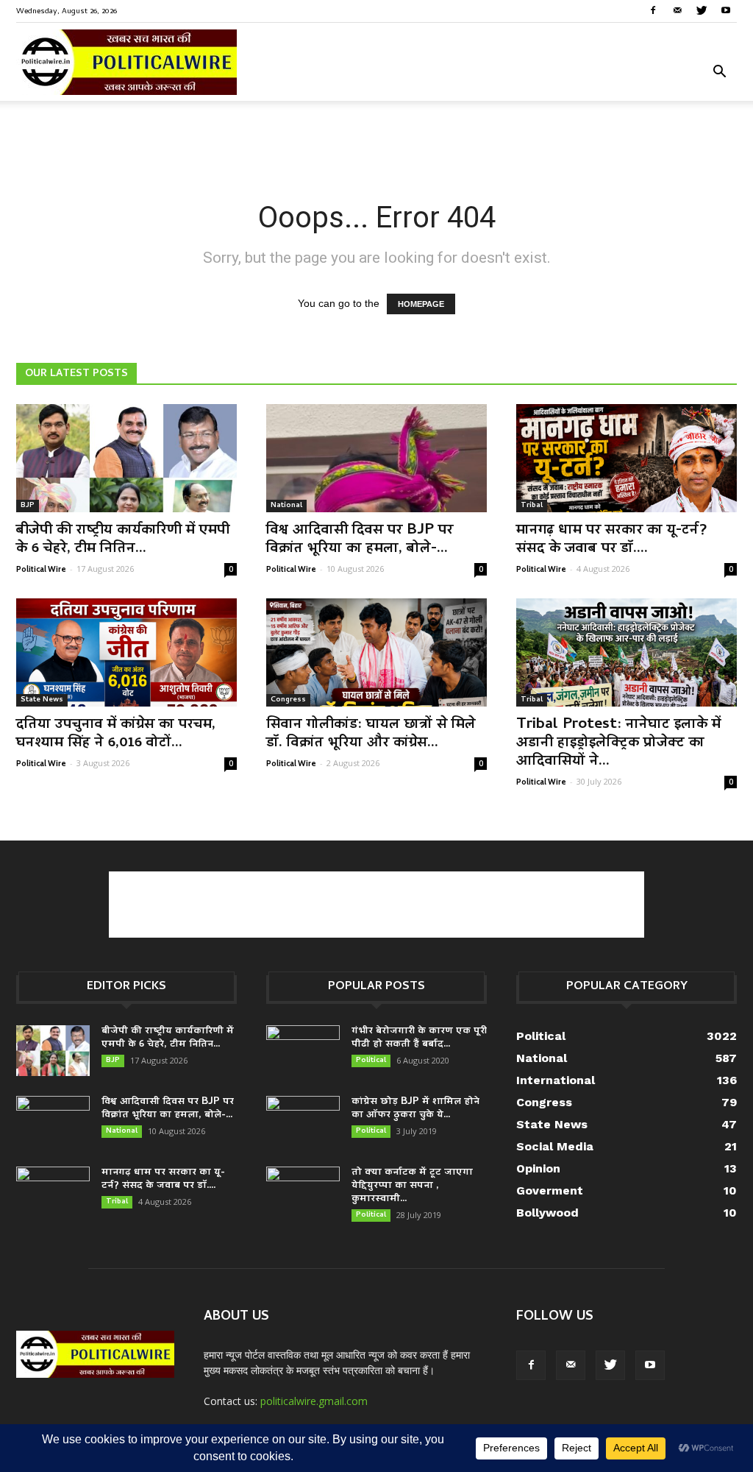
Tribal (532, 506)
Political (371, 1060)
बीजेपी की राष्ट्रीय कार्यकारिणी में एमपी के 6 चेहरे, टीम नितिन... (122, 540)
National (286, 506)
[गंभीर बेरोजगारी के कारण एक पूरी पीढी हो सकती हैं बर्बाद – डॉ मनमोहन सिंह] (303, 1051)
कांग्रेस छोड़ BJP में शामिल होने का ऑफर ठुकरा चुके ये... (415, 1109)
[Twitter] (701, 10)
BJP (28, 506)
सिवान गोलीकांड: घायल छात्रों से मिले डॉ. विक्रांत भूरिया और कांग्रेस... (371, 734)
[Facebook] (653, 10)
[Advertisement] (376, 140)
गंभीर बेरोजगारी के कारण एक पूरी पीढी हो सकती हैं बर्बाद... (419, 1038)
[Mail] (677, 10)
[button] (719, 73)
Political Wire (41, 569)
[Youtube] (726, 10)
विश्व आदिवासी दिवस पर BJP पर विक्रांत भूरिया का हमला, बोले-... (359, 540)
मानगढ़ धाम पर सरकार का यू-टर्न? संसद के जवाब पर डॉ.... (611, 540)
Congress (288, 700)
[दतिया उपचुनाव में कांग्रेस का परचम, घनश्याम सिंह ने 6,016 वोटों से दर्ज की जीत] (126, 652)
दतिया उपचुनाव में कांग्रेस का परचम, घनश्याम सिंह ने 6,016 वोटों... (115, 734)
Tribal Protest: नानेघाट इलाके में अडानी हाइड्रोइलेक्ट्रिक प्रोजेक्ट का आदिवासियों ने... (618, 743)
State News (42, 700)
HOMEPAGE (421, 304)
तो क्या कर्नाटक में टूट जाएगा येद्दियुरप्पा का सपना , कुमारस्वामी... (412, 1186)
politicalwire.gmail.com (314, 1401)
